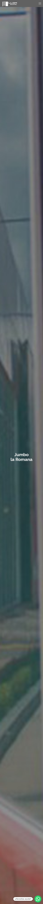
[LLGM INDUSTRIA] (10, 3)
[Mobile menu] (40, 3)
